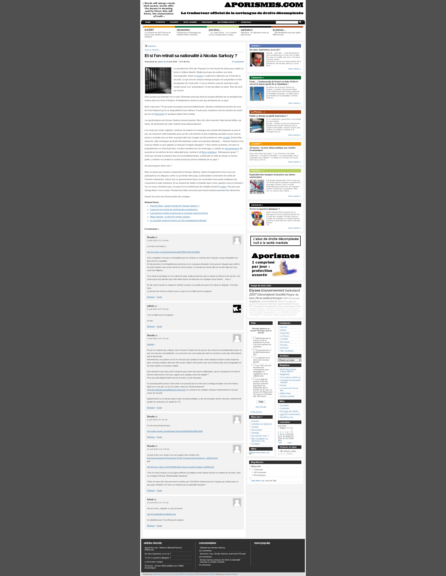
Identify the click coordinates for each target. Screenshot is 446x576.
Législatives (261, 311)
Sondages (246, 22)
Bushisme (291, 315)
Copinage (253, 309)
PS (250, 306)
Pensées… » (257, 170)
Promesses (261, 304)
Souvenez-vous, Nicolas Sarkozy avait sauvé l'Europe (223, 554)
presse (199, 76)
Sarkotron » (257, 205)
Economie (294, 298)
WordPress (157, 574)
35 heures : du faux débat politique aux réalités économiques (164, 567)
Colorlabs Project (231, 574)
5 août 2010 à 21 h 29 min (158, 240)
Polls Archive (256, 412)
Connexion (284, 408)
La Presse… (285, 336)
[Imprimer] (146, 46)
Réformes (272, 304)
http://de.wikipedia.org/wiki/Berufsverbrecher (166, 390)
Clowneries (285, 333)
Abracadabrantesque (268, 298)
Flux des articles (289, 411)
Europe (296, 309)
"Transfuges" (254, 315)
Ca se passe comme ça (290, 377)
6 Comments (238, 62)
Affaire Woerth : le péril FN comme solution (170, 217)
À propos (160, 22)
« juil (280, 443)
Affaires (281, 301)
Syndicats (268, 315)
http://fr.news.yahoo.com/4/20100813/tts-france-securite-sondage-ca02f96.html (180, 467)
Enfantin (288, 304)
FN (262, 315)
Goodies (174, 22)
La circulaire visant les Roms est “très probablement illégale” (178, 220)
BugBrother (285, 374)
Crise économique (286, 306)
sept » (290, 443)
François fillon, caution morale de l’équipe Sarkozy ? (174, 206)
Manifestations (269, 313)
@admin (150, 344)
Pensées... (156, 50)
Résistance (279, 309)
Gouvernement (272, 290)
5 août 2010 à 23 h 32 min (158, 338)
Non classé (285, 342)
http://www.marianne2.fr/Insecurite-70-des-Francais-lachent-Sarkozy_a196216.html (182, 458)
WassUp (290, 454)
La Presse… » (258, 112)
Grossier (288, 309)
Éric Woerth (272, 311)
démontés (159, 114)
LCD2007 (284, 339)
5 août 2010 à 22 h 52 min (158, 309)
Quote (159, 297)
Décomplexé (266, 294)
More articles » (295, 69)
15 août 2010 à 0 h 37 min (158, 503)
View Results (260, 407)
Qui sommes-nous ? (226, 22)
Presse (295, 304)
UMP (285, 298)
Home (148, 22)
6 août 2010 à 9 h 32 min (157, 420)
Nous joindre (190, 22)
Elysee (254, 290)
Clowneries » (257, 77)
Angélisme (255, 301)
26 (286, 438)
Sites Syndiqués (287, 351)
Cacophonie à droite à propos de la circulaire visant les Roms (179, 213)
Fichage (252, 311)
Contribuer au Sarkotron (261, 424)
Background (287, 311)
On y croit (280, 313)
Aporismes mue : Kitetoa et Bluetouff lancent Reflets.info (163, 549)
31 (281, 440)
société (226, 137)
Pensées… (285, 345)
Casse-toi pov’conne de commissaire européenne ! (174, 209)
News (287, 313)
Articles (283, 330)
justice (223, 186)
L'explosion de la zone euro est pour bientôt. (261, 360)
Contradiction (258, 306)
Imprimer (152, 46)
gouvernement (232, 148)
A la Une (283, 327)
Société (280, 294)
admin (160, 62)
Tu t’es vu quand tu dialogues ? (264, 209)
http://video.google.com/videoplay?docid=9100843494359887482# (175, 431)
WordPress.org (286, 417)
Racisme (294, 313)
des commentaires (290, 414)
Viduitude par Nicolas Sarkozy (212, 548)
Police (298, 306)
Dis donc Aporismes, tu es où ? (264, 50)
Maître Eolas (285, 393)
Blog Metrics (256, 481)
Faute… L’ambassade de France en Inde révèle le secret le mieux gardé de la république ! (273, 82)
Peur (279, 311)
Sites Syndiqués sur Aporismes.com (259, 440)
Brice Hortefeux (209, 152)
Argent (280, 304)
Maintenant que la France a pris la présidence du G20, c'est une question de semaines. (262, 342)
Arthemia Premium (208, 574)
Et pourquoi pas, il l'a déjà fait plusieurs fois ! (262, 352)
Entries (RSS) (179, 574)
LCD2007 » (256, 144)
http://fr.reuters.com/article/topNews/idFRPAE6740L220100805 (173, 252)
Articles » (256, 46)
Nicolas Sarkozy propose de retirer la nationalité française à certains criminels (220, 561)
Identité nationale (280, 315)
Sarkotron (284, 348)
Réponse (151, 297)
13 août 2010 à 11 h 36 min (158, 449)
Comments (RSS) (193, 574)
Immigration (271, 306)
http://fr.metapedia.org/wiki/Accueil (161, 514)
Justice (264, 301)
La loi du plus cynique (154, 562)
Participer (207, 22)
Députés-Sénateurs (266, 309)
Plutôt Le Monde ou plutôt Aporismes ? (268, 116)
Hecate (283, 385)
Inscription (284, 405)
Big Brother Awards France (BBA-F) (288, 370)
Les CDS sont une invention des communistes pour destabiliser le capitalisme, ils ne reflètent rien (262, 370)
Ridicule (273, 301)
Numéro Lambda (287, 396)
